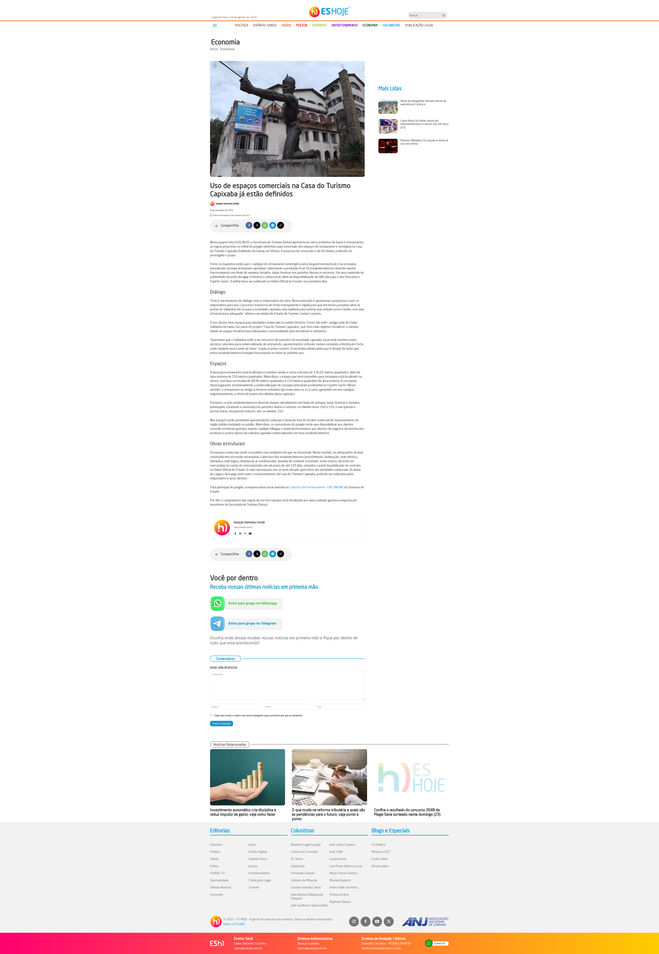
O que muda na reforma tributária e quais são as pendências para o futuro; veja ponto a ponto (328, 814)
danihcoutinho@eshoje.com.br (381, 948)
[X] (256, 225)
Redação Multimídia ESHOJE (227, 203)
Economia (225, 42)
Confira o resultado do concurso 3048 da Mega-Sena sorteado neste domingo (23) (407, 812)
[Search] (444, 15)
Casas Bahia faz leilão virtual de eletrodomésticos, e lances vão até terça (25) (424, 124)
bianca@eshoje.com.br (312, 948)
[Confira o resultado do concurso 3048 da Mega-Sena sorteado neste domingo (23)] (411, 777)
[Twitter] (389, 922)
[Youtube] (250, 532)
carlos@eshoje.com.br (248, 948)
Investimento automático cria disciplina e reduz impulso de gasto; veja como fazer (243, 812)
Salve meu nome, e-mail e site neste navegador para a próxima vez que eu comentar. (258, 715)
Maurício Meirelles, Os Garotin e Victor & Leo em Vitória (424, 142)
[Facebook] (249, 225)
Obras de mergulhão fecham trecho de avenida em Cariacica (423, 102)
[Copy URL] (280, 225)
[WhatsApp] (264, 225)
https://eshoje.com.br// (243, 527)
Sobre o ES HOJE (234, 924)
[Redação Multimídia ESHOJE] (213, 203)
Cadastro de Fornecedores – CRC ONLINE (317, 487)
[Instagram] (240, 532)
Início (214, 49)
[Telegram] (272, 225)
